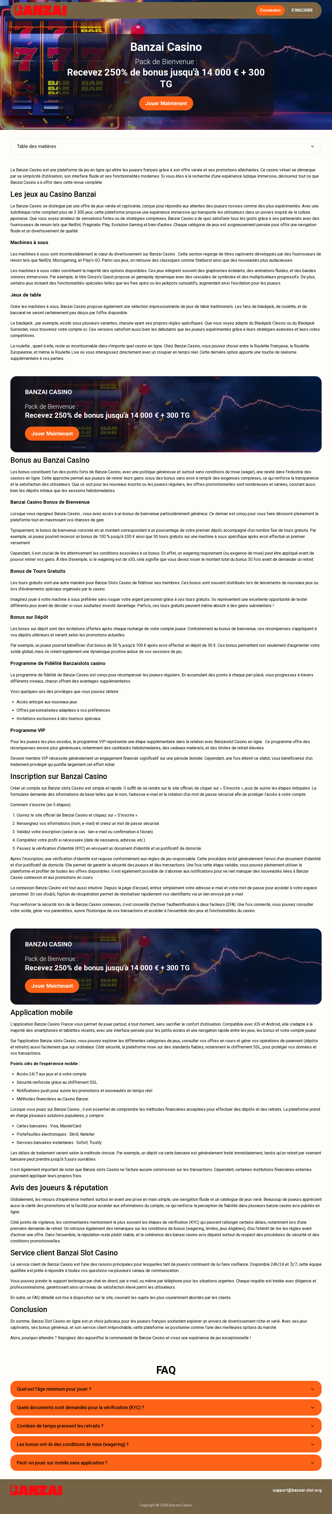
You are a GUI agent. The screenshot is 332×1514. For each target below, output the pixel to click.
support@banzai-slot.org (297, 1490)
